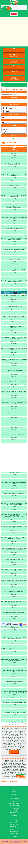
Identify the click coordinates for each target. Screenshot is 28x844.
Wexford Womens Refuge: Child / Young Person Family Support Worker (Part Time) (14, 602)
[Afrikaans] (14, 129)
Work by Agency (14, 831)
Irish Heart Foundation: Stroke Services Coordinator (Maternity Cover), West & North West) (14, 504)
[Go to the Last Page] (25, 723)
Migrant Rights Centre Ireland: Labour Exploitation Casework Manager (14, 403)
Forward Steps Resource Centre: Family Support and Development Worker (14, 164)
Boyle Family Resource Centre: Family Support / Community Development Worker (14, 338)
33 (12, 724)
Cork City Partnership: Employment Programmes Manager (14, 381)
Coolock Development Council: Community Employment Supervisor (14, 671)
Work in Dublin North (14, 801)
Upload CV (14, 789)
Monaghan (14, 596)
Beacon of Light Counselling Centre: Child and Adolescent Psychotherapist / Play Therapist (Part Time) (14, 692)
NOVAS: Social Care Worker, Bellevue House (14, 493)
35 (18, 724)
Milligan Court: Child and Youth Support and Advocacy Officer (14, 527)
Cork (14, 311)
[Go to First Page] (3, 722)
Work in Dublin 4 (14, 814)
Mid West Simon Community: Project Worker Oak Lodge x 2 (14, 392)
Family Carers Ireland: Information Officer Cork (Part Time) (14, 649)
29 (16, 722)
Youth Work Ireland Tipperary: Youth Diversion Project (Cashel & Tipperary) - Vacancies (14, 638)
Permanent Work (14, 833)
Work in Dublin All (14, 798)
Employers (14, 791)
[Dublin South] (14, 111)
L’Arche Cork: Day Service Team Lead (14, 306)
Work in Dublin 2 (14, 810)
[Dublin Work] (13, 2)
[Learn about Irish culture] (14, 751)
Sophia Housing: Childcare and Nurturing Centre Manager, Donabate (14, 483)
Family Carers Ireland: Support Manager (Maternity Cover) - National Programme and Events (14, 360)
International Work (14, 836)
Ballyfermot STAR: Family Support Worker (14, 681)
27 (10, 722)
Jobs (14, 787)
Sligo (14, 532)
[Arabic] (14, 132)
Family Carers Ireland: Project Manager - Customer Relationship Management (14, 371)
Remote (14, 244)
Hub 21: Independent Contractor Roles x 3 (14, 591)
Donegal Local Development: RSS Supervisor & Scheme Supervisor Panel (14, 414)
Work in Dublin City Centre (14, 800)
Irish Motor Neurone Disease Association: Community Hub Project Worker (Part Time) (14, 153)
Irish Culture (14, 793)
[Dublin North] (14, 110)
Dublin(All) (14, 158)
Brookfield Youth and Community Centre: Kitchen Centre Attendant (14, 581)
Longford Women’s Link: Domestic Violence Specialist (14, 434)
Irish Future (14, 157)
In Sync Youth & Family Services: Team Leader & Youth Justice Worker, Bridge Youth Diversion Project (14, 549)
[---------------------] (14, 128)
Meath (14, 665)
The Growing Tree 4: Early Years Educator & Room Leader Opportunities (14, 175)
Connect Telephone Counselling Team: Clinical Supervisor (14, 702)
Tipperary (14, 643)
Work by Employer (14, 829)
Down (14, 632)
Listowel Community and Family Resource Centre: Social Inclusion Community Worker (14, 281)
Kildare (14, 521)
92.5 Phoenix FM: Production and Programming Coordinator (14, 296)
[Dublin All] (14, 107)
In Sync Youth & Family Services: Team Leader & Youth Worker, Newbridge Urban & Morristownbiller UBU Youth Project (14, 515)
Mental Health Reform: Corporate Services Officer (14, 316)
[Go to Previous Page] (3, 724)
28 (13, 722)
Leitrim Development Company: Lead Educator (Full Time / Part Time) (14, 270)
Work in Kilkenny (14, 824)
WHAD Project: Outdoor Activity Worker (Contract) (14, 228)
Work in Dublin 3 (14, 812)
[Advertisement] (14, 32)
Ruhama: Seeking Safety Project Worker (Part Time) (14, 249)
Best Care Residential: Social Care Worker (14, 559)
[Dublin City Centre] (14, 108)
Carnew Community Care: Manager (14, 259)
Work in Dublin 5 (14, 815)
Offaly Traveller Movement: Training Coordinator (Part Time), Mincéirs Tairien (14, 196)
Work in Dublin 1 (14, 808)
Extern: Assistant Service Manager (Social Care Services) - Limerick (14, 570)
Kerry (14, 223)
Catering (14, 495)
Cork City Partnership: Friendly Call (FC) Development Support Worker (14, 349)
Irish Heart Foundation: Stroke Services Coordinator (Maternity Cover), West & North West (14, 239)
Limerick (14, 332)
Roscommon (14, 180)
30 (19, 722)
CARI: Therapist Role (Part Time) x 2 (14, 472)
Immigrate (14, 794)
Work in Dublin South (14, 803)
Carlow (14, 169)
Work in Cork (14, 819)
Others (14, 155)
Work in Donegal (14, 821)
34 (15, 724)
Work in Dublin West (14, 805)
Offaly (14, 190)
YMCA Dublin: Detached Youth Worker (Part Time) (14, 712)
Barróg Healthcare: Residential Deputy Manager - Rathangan (14, 613)
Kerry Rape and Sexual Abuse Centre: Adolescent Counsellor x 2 (14, 218)
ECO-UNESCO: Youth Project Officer (14, 424)
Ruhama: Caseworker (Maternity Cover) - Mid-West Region (14, 327)
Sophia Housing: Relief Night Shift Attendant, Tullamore (14, 185)
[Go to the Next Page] (25, 722)
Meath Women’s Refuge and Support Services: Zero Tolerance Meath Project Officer (14, 660)
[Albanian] (14, 131)
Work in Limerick (14, 826)
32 (9, 724)
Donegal (14, 419)
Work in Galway (14, 822)
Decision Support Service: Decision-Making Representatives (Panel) (14, 207)
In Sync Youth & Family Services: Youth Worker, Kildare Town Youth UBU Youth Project (14, 538)
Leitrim (14, 275)
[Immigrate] (20, 776)
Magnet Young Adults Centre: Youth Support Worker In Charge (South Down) (14, 627)
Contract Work (14, 835)
